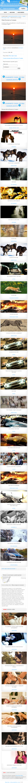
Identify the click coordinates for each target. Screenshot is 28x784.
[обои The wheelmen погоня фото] (13, 440)
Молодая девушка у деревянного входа (14, 666)
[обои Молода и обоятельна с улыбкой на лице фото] (14, 678)
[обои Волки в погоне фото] (13, 249)
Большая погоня (13, 352)
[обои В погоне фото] (13, 231)
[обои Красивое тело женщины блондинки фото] (14, 718)
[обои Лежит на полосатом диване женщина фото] (14, 698)
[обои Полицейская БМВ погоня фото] (13, 554)
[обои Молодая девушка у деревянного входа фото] (14, 658)
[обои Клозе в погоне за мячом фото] (13, 459)
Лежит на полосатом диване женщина (14, 706)
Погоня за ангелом (13, 219)
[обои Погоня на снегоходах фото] (13, 535)
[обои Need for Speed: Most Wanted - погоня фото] (13, 363)
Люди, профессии (14, 127)
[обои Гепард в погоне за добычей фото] (13, 325)
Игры (13, 279)
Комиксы (13, 527)
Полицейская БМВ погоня (14, 562)
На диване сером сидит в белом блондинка (14, 627)
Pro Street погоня (14, 428)
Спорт (13, 469)
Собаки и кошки (13, 298)
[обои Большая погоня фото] (13, 344)
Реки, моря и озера (13, 55)
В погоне (13, 238)
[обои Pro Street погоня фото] (13, 421)
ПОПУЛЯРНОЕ (21, 12)
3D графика (14, 184)
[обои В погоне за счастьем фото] (13, 136)
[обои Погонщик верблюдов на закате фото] (13, 117)
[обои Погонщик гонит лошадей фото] (13, 402)
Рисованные (13, 546)
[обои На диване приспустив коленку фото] (14, 639)
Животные (14, 165)
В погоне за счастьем (14, 144)
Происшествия (14, 316)
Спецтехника (14, 565)
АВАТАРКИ (12, 12)
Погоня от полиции (13, 485)
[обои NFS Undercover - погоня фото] (13, 268)
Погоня (14, 182)
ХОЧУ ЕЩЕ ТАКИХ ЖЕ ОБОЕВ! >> (9, 568)
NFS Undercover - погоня (14, 276)
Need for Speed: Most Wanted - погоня (14, 371)
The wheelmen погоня (14, 447)
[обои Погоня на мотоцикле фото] (13, 193)
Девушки (14, 630)
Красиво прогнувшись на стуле (14, 746)
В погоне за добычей (14, 163)
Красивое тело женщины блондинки (14, 727)
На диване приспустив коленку (14, 646)
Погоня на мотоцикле (14, 200)
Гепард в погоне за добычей (14, 333)
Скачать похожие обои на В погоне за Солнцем (13, 58)
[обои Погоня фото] (13, 174)
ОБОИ (5, 12)
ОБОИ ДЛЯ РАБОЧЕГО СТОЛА (14, 16)
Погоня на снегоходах (14, 543)
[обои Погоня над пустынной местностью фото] (13, 496)
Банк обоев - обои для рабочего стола (12, 782)
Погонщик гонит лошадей (13, 410)
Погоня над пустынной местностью (13, 505)
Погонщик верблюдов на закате (14, 125)
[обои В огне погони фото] (13, 306)
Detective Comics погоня (14, 524)
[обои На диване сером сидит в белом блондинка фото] (14, 619)
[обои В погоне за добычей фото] (13, 155)
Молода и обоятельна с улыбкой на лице (14, 686)
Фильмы (14, 146)
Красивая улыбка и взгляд (14, 765)
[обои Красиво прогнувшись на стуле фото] (14, 738)
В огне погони (14, 314)
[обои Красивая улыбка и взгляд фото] (14, 757)
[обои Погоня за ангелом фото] (13, 212)
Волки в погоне (13, 257)
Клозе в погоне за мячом (14, 466)
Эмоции (14, 222)
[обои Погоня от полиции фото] (13, 478)
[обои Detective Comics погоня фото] (13, 517)
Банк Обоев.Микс (19, 775)
